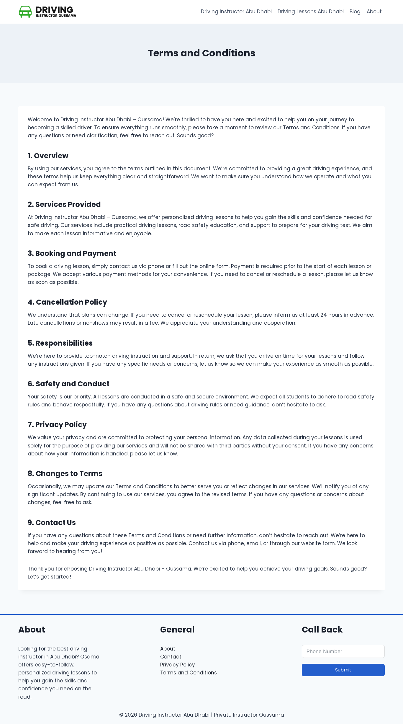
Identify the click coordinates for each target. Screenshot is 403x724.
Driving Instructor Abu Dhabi (236, 11)
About (374, 11)
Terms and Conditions (188, 672)
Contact (170, 656)
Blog (355, 11)
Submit (343, 669)
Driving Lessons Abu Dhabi (311, 11)
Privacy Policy (177, 664)
